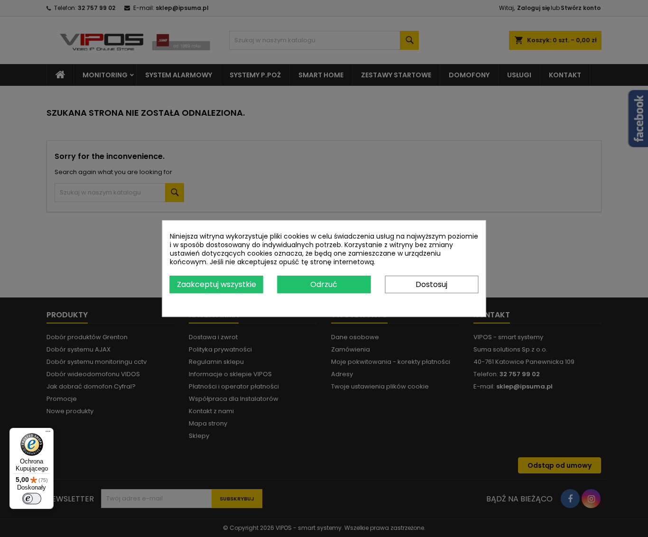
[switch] (31, 498)
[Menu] (48, 433)
